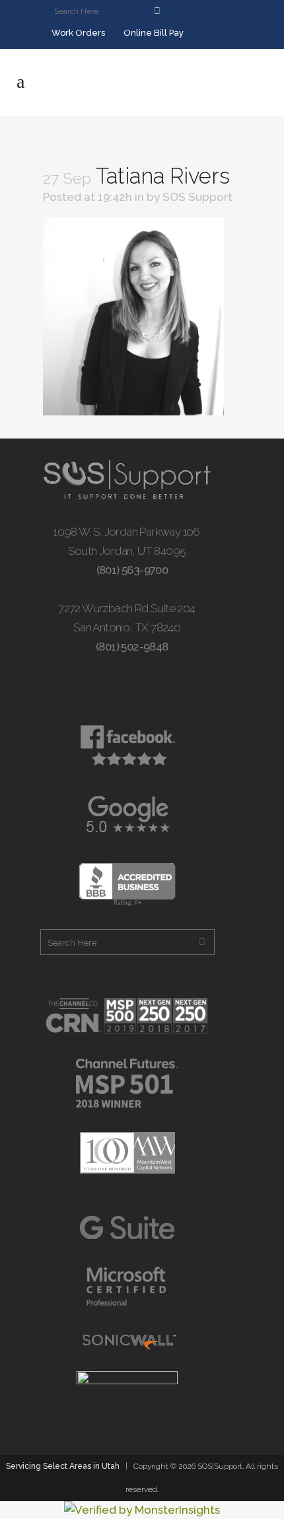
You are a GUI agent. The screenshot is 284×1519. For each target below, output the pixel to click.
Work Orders (77, 33)
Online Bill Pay (153, 33)
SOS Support (197, 196)
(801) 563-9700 (131, 570)
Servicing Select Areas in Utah (63, 1466)
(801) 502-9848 (131, 646)
